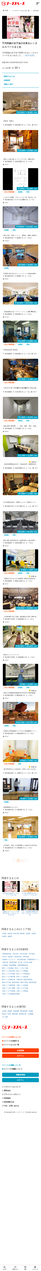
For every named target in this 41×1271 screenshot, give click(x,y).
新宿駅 (10, 1011)
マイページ (35, 1269)
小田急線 (5, 965)
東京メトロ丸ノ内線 (21, 968)
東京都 (10, 933)
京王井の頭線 (27, 962)
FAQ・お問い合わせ (11, 1106)
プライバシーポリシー (12, 1094)
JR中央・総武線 (7, 956)
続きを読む (30, 55)
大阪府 (33, 933)
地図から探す (8, 84)
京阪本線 (19, 979)
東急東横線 (12, 965)
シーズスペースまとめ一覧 (20, 10)
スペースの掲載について (13, 1069)
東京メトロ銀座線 (8, 968)
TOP (6, 10)
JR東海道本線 (6, 954)
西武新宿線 (13, 962)
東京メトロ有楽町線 (23, 974)
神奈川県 (16, 933)
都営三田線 (24, 982)
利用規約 (7, 1098)
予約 (25, 1269)
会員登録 (20, 1050)
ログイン (20, 1056)
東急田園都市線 (23, 965)
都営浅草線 (15, 982)
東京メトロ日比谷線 (8, 971)
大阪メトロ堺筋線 (22, 991)
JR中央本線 (23, 954)
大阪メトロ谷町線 (22, 985)
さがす (4, 1269)
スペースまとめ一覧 (11, 1045)
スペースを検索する (11, 1041)
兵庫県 (4, 936)
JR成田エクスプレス (9, 959)
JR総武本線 (17, 956)
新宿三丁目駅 (6, 1014)
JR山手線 (15, 954)
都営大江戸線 (6, 982)
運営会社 (7, 1090)
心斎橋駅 (30, 1014)
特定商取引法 (9, 1102)
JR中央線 (31, 954)
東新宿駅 (15, 1014)
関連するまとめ (9, 76)
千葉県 (4, 933)
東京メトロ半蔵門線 (8, 976)
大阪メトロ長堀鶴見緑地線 (11, 994)
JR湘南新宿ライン (33, 959)
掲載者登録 (20, 1075)
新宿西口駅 (22, 1014)
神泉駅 (31, 1011)
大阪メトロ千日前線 (8, 991)
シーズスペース (19, 1112)
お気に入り (15, 1269)
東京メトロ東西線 (22, 971)
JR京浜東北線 (21, 959)
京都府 (28, 933)
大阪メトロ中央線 (22, 988)
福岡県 (10, 936)
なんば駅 (5, 1017)
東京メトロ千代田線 (8, 974)
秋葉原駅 (16, 1011)
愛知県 (22, 933)
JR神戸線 (5, 962)
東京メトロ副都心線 (8, 979)
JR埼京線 (26, 956)
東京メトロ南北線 (22, 976)
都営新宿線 (32, 982)
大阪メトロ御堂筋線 (8, 985)
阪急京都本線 (27, 979)
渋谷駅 (4, 1011)
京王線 (20, 962)
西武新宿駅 (24, 1011)
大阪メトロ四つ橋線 (8, 988)
